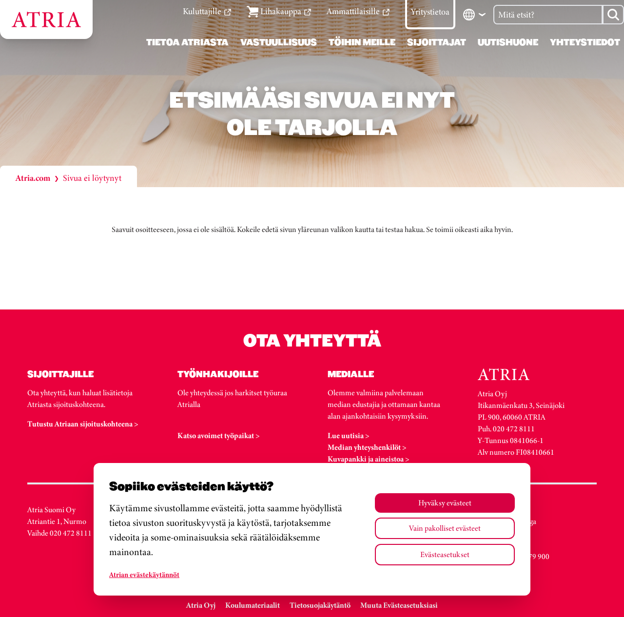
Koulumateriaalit (252, 605)
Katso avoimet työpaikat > (218, 435)
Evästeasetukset (444, 554)
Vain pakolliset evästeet (445, 528)
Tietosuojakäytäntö (320, 605)
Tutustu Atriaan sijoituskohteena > (82, 423)
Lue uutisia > (349, 435)
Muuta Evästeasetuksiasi (399, 605)
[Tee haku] (613, 14)
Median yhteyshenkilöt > (367, 447)
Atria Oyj (200, 605)
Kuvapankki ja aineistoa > (369, 458)
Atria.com (33, 178)
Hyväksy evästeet (444, 502)
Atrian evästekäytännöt (144, 574)
